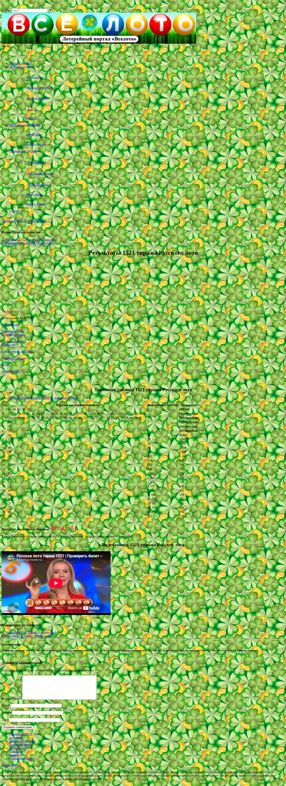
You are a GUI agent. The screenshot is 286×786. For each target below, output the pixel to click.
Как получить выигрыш (17, 351)
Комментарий (12, 698)
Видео (6, 364)
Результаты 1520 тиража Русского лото (29, 239)
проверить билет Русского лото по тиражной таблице (43, 398)
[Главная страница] (14, 59)
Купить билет (11, 324)
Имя (6, 705)
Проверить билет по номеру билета (13, 333)
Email (6, 712)
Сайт (5, 719)
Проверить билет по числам (13, 343)
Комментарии (11, 371)
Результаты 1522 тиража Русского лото (29, 243)
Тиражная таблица (14, 358)
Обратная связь (12, 765)
